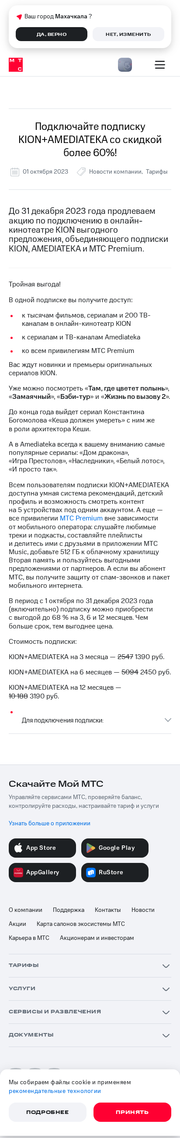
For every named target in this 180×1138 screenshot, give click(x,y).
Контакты (108, 910)
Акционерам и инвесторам (97, 938)
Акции (17, 924)
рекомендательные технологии (55, 1091)
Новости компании (115, 172)
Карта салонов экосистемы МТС (81, 924)
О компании (25, 910)
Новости (143, 910)
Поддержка (68, 910)
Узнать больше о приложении (49, 823)
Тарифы (157, 172)
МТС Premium (81, 518)
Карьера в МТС (29, 938)
